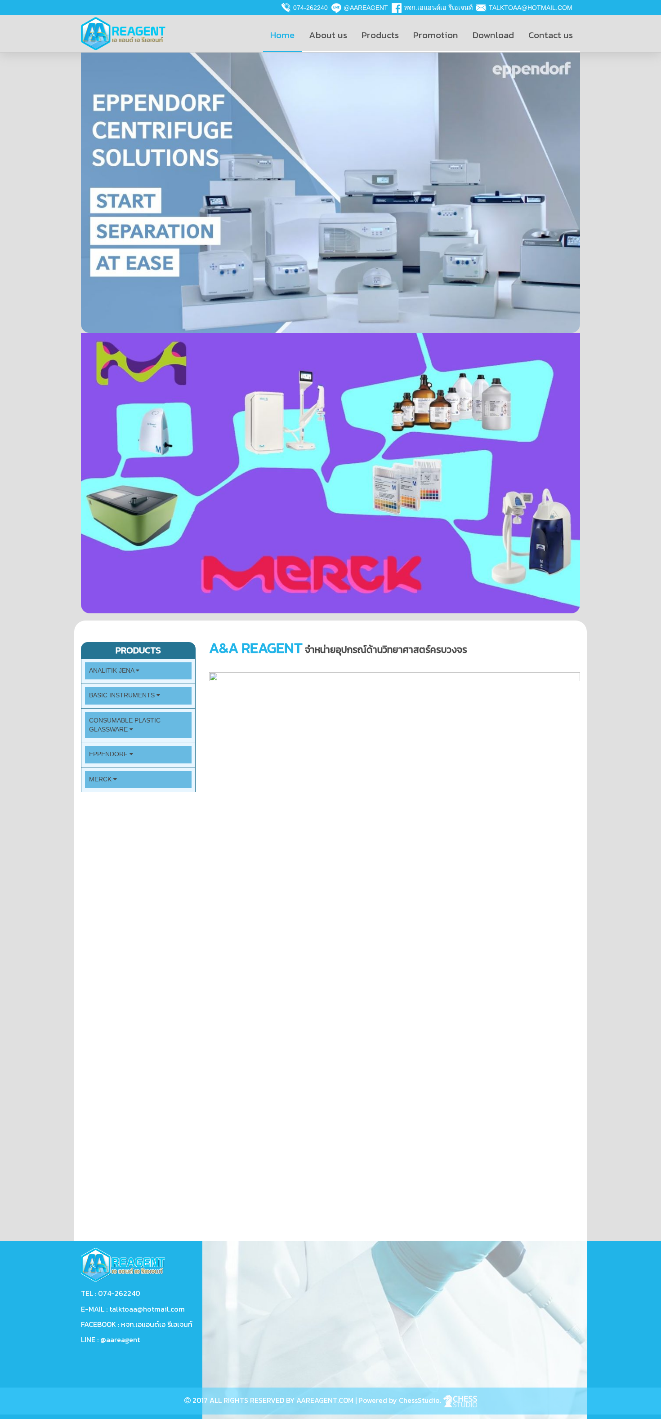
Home (282, 35)
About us (328, 35)
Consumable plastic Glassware (125, 725)
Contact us (550, 35)
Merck (101, 779)
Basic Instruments (122, 695)
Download (493, 35)
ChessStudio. (421, 1400)
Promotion (435, 35)
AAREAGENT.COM (324, 1400)
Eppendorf (109, 754)
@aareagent (366, 7)
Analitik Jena (112, 670)
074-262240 (310, 7)
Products (380, 35)
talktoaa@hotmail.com (530, 7)
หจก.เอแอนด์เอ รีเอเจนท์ (438, 7)
